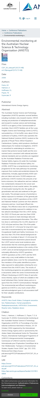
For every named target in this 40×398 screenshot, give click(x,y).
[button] (20, 18)
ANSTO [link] (4, 300)
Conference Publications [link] (18, 30)
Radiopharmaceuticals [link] (10, 305)
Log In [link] (27, 18)
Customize (4, 391)
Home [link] (4, 30)
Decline (10, 395)
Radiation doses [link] (18, 308)
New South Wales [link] (15, 300)
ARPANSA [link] (22, 305)
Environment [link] (32, 305)
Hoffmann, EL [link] (7, 90)
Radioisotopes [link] (10, 303)
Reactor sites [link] (7, 308)
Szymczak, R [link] (6, 95)
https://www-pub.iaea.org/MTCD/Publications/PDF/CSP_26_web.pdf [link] (20, 366)
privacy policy (27, 388)
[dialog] (20, 388)
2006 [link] (4, 78)
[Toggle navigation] (35, 18)
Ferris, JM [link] (5, 85)
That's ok (29, 395)
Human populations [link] (24, 303)
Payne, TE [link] (5, 93)
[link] (13, 68)
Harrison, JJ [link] (6, 88)
